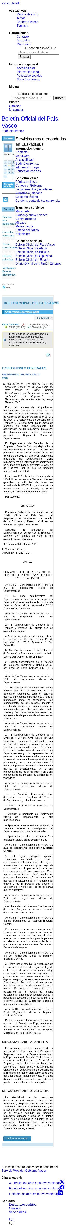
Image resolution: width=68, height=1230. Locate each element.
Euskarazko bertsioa (22, 1204)
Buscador (23, 40)
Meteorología (24, 226)
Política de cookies (29, 75)
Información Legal (27, 167)
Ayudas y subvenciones (31, 215)
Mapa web (24, 44)
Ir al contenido (11, 3)
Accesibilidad (26, 68)
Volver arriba (17, 1212)
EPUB (17, 327)
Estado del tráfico (27, 230)
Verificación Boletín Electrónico (9, 271)
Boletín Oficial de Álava (31, 248)
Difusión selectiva (7, 257)
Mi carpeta (16, 109)
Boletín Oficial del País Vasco (35, 244)
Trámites (22, 25)
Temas (21, 18)
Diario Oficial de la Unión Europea (38, 263)
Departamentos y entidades (33, 189)
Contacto (23, 36)
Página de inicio (27, 14)
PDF (38, 324)
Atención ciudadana (28, 193)
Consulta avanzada (8, 234)
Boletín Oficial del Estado (32, 259)
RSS (8, 287)
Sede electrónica (13, 131)
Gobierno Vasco (27, 21)
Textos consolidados (10, 246)
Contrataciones (25, 218)
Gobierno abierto (26, 196)
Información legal (28, 71)
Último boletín (8, 284)
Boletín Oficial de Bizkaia (32, 252)
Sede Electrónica (28, 79)
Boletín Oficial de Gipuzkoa (33, 256)
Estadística (22, 234)
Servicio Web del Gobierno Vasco (24, 1170)
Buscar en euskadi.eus (40, 48)
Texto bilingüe (39, 327)
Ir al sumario (43, 317)
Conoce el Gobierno (28, 185)
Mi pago (20, 222)
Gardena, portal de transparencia (37, 200)
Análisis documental (17, 1138)
